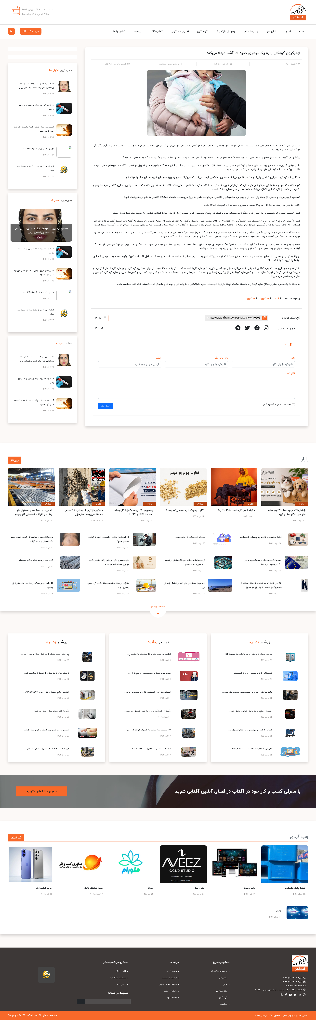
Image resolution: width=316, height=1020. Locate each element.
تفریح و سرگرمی (180, 31)
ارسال (81, 1001)
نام (293, 358)
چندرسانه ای (251, 31)
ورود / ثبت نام (31, 31)
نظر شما (290, 373)
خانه (301, 31)
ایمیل (158, 358)
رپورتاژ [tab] (15, 460)
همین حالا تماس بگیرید (41, 791)
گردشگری (202, 31)
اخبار (288, 31)
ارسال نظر (105, 406)
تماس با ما (119, 31)
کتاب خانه (156, 31)
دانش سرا (271, 31)
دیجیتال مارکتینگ (226, 31)
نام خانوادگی (221, 358)
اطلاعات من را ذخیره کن (277, 404)
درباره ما (138, 31)
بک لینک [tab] (16, 838)
